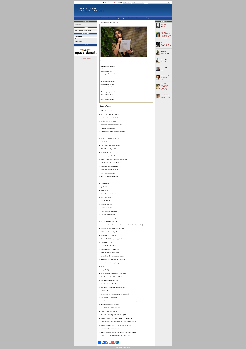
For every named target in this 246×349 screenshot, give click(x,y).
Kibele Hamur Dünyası (79, 38)
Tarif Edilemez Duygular (164, 78)
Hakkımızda (106, 18)
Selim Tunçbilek (165, 95)
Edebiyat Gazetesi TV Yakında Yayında (83, 30)
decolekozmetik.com (79, 41)
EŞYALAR (163, 62)
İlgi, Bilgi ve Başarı (165, 97)
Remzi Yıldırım (164, 84)
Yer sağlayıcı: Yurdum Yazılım (123, 347)
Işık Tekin (163, 24)
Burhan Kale (164, 68)
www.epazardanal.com (86, 58)
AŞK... (162, 70)
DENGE (163, 26)
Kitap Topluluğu (115, 18)
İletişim (148, 18)
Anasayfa (99, 18)
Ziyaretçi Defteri (140, 18)
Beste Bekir (163, 32)
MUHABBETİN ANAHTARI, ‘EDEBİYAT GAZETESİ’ (165, 87)
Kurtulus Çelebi (165, 75)
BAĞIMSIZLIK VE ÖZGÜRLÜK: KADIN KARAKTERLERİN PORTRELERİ (166, 36)
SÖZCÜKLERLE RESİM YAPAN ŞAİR (166, 45)
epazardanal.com (78, 36)
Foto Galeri (131, 18)
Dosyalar (124, 18)
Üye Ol (114, 2)
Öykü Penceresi (78, 24)
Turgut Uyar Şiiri (165, 53)
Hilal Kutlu (163, 51)
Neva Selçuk (164, 43)
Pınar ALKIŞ (164, 59)
